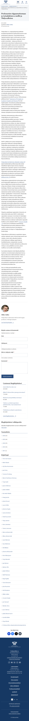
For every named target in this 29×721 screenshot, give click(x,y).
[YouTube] (12, 662)
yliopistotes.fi (14, 695)
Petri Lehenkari (6, 524)
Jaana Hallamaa (7, 485)
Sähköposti (4, 343)
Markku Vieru (6, 606)
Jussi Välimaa (6, 609)
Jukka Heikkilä (6, 489)
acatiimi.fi (14, 692)
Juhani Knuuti (6, 501)
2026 (4, 435)
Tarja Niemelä (6, 559)
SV (14, 699)
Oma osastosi (14, 680)
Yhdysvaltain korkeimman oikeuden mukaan (12, 162)
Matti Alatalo (6, 462)
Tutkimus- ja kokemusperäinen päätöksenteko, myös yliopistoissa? (12, 403)
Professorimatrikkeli (14, 689)
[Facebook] (9, 662)
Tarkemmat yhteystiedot (14, 659)
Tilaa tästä (4, 427)
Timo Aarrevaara (7, 458)
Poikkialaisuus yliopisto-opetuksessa (12, 410)
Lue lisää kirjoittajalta (6, 322)
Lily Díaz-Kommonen (8, 466)
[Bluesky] (20, 662)
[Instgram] (17, 662)
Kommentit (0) (6, 26)
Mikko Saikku (10, 24)
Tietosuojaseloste (14, 711)
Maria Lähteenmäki (7, 532)
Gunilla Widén (6, 617)
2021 (4, 450)
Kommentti (4, 361)
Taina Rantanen (7, 582)
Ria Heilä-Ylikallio (7, 493)
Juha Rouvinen (6, 586)
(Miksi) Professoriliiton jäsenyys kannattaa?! (14, 392)
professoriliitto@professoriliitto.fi (14, 657)
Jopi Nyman (5, 563)
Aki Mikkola (5, 547)
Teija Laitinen (6, 520)
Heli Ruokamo (6, 590)
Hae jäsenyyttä (14, 677)
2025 (4, 439)
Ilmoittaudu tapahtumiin (14, 703)
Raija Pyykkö (6, 578)
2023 (4, 447)
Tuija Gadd (5, 482)
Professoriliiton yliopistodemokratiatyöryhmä (14, 625)
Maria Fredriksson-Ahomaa (9, 478)
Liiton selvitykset (14, 686)
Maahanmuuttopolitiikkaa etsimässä (12, 397)
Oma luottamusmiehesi (14, 683)
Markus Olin (6, 567)
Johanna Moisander (8, 551)
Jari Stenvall (6, 602)
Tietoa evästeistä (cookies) (14, 713)
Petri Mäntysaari (7, 555)
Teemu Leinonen (7, 528)
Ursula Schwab (6, 598)
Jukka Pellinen (6, 571)
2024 (4, 443)
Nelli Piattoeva (6, 575)
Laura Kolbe (6, 505)
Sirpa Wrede (6, 621)
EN (17, 699)
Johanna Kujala (6, 509)
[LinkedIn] (14, 662)
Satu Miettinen (6, 544)
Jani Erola (5, 470)
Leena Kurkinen (7, 513)
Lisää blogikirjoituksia (8, 416)
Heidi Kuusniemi (7, 516)
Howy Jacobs (6, 497)
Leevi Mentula (6, 540)
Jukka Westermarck (7, 613)
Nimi (2, 336)
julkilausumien (5, 177)
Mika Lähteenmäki (7, 536)
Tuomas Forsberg (7, 474)
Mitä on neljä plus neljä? (7, 352)
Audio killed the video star (9, 387)
